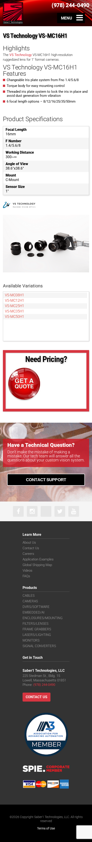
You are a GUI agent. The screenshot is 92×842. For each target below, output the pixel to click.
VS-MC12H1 (14, 300)
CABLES (29, 596)
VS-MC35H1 (14, 311)
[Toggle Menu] (71, 18)
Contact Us (31, 548)
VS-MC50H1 (14, 316)
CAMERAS (30, 601)
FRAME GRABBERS (37, 629)
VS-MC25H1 (14, 306)
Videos (27, 571)
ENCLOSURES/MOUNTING (43, 618)
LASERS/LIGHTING (37, 635)
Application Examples (38, 559)
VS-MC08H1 (14, 295)
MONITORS (31, 640)
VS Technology (20, 55)
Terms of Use (46, 828)
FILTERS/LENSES (35, 624)
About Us (29, 543)
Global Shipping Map (37, 565)
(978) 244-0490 (44, 685)
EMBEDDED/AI (33, 612)
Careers (28, 554)
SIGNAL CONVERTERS (39, 646)
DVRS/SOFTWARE (36, 607)
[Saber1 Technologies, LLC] (13, 13)
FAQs (26, 576)
